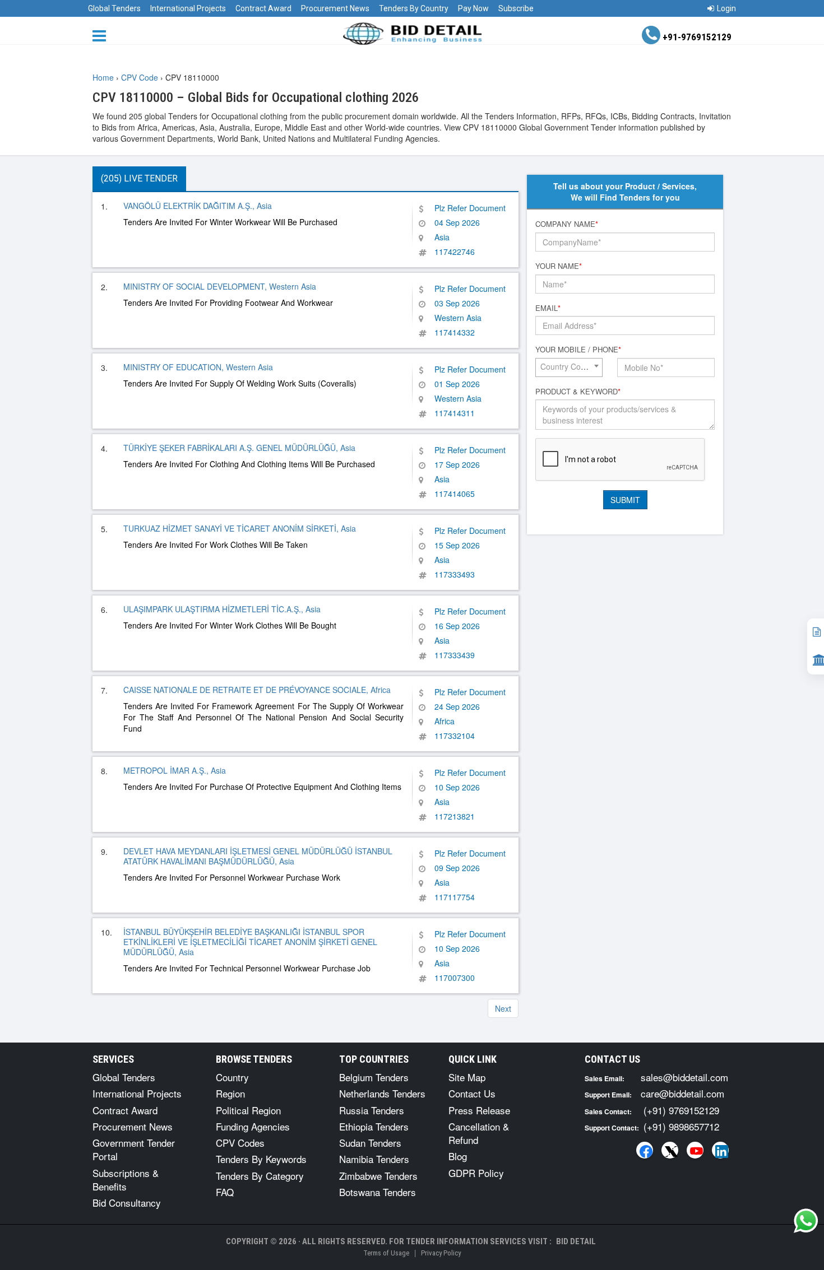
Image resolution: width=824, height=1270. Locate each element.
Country (232, 1077)
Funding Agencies (253, 1126)
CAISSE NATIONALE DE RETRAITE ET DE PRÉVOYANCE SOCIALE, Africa (257, 689)
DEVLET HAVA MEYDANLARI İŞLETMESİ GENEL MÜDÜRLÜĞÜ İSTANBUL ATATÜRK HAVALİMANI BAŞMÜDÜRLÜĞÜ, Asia (257, 856)
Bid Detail (576, 1241)
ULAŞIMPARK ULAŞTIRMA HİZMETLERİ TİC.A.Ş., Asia (222, 609)
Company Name (566, 224)
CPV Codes (240, 1143)
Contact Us (472, 1093)
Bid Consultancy (126, 1202)
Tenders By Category (260, 1176)
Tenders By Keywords (261, 1159)
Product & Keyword (578, 392)
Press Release (479, 1110)
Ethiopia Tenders (374, 1126)
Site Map (466, 1077)
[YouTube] (695, 1150)
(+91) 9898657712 (681, 1126)
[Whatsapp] (806, 1221)
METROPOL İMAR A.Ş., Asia (174, 770)
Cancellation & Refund (478, 1133)
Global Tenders (114, 8)
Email (548, 308)
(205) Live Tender (139, 178)
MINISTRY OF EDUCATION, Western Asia (198, 367)
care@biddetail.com (682, 1093)
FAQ (225, 1192)
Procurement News (335, 8)
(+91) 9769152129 (681, 1110)
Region (230, 1093)
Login (726, 8)
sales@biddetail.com (684, 1077)
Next (503, 1008)
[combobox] (569, 367)
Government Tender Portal (133, 1149)
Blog (457, 1156)
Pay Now (473, 8)
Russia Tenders (371, 1110)
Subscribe (516, 8)
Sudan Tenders (370, 1143)
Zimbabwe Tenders (378, 1176)
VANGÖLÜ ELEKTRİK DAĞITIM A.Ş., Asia (197, 205)
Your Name (558, 266)
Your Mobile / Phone (578, 350)
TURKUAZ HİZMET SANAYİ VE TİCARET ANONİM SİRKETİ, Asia (239, 528)
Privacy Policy (441, 1253)
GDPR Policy (476, 1173)
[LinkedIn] (720, 1150)
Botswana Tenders (377, 1192)
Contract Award (263, 8)
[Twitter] (669, 1150)
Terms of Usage (386, 1253)
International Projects (188, 8)
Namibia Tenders (374, 1159)
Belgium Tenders (374, 1077)
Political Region (248, 1110)
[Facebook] (644, 1150)
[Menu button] (102, 35)
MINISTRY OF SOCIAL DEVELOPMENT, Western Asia (219, 286)
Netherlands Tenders (382, 1093)
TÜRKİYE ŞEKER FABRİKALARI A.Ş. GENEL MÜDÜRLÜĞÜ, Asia (239, 447)
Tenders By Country (413, 8)
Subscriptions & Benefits (125, 1179)
